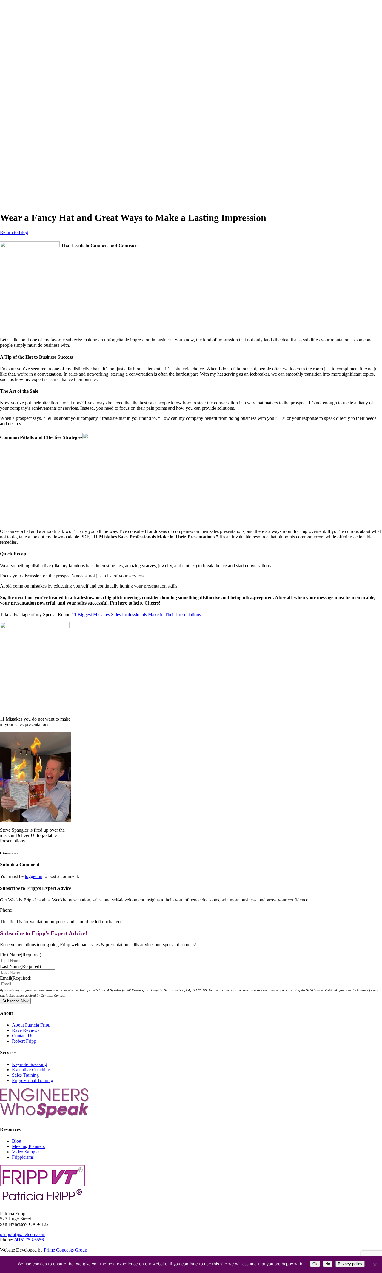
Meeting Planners (28, 1146)
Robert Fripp (24, 1041)
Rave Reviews (25, 1030)
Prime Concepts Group (65, 1249)
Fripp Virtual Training (32, 1080)
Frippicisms (23, 1157)
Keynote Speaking (29, 1064)
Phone (6, 910)
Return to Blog (14, 232)
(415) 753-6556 (29, 1239)
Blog (16, 1140)
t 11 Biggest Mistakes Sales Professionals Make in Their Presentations (135, 614)
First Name (20, 954)
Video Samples (26, 1151)
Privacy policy (350, 1264)
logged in (33, 876)
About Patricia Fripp (31, 1024)
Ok (315, 1264)
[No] (375, 1265)
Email (15, 978)
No (327, 1264)
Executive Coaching (31, 1069)
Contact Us (22, 1035)
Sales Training (25, 1075)
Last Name (20, 966)
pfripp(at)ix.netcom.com (22, 1234)
